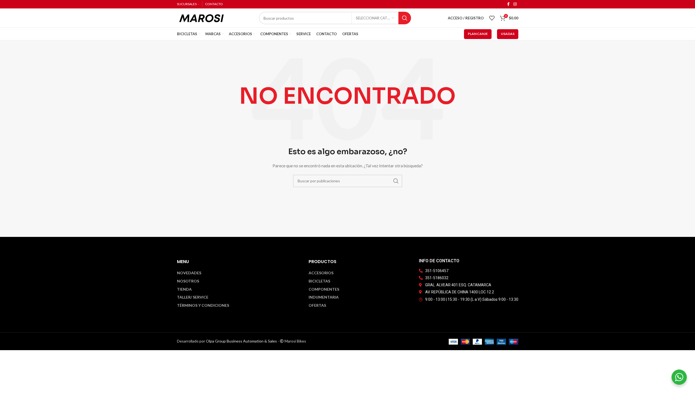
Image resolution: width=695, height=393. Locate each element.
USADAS (507, 34)
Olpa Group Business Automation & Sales (241, 341)
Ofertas (317, 305)
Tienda (184, 289)
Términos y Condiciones (203, 305)
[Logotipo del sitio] (201, 17)
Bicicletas (319, 281)
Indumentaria (324, 297)
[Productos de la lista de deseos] (491, 18)
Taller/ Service (192, 297)
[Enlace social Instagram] (515, 4)
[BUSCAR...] (404, 18)
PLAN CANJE (478, 34)
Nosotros (188, 281)
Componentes (324, 289)
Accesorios (321, 273)
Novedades (189, 273)
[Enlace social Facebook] (508, 4)
